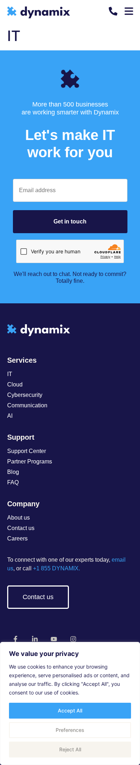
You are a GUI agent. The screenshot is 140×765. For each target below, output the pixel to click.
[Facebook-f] (15, 638)
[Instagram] (73, 638)
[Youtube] (54, 638)
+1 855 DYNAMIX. (56, 568)
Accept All (70, 710)
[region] (70, 703)
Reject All (70, 749)
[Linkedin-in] (34, 638)
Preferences (70, 730)
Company (23, 504)
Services (22, 360)
